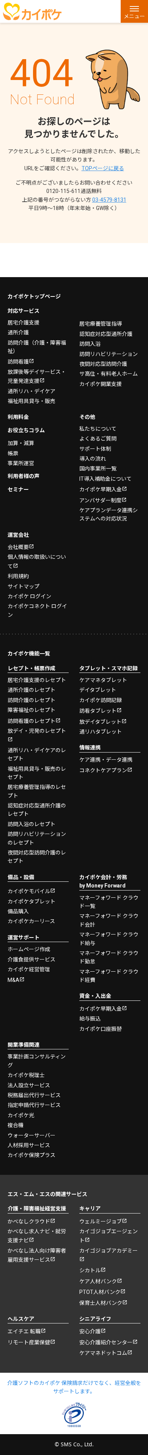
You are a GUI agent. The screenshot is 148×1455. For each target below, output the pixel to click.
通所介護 (18, 332)
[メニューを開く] (134, 11)
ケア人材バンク (98, 1281)
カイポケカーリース (31, 921)
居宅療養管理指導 (100, 324)
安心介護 (90, 1331)
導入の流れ (92, 459)
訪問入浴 (90, 344)
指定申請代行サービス (34, 1105)
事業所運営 (21, 463)
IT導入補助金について (105, 479)
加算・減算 (21, 443)
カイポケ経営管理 (29, 969)
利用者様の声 (23, 476)
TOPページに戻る (103, 168)
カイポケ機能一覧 (29, 654)
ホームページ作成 (29, 949)
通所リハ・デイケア (31, 391)
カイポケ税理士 (26, 1075)
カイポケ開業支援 (100, 384)
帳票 (13, 453)
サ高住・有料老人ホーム (108, 374)
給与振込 (90, 1019)
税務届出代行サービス (34, 1095)
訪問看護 (18, 362)
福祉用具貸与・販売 (31, 401)
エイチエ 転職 (24, 1331)
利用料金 (18, 417)
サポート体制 (95, 449)
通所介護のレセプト (31, 690)
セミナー (18, 489)
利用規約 (18, 576)
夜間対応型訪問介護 (103, 364)
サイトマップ (23, 586)
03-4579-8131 (109, 200)
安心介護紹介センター (105, 1342)
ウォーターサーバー (31, 1135)
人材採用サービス (29, 1145)
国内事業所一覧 (98, 469)
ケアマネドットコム (103, 1353)
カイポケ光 (21, 1115)
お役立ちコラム (26, 430)
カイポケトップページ (34, 296)
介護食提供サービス (31, 959)
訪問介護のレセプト (31, 700)
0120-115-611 (74, 191)
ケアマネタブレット (103, 680)
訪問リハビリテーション (108, 354)
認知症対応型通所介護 (105, 334)
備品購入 (18, 911)
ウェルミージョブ (100, 1221)
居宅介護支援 (23, 323)
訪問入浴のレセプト (31, 824)
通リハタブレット (100, 732)
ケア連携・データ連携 (105, 760)
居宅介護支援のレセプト (37, 680)
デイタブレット (97, 690)
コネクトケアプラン (103, 770)
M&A (13, 980)
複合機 (16, 1125)
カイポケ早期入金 (100, 489)
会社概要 (18, 547)
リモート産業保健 (29, 1342)
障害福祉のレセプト (31, 710)
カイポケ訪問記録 (100, 700)
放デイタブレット (100, 722)
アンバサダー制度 (100, 500)
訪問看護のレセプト (31, 721)
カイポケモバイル (29, 891)
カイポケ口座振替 (100, 1029)
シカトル (90, 1270)
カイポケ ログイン (29, 596)
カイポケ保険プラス (31, 1155)
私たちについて (98, 429)
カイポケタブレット (31, 901)
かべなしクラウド (29, 1221)
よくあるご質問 (98, 439)
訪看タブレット (98, 711)
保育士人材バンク (100, 1303)
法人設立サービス (29, 1085)
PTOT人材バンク (99, 1292)
